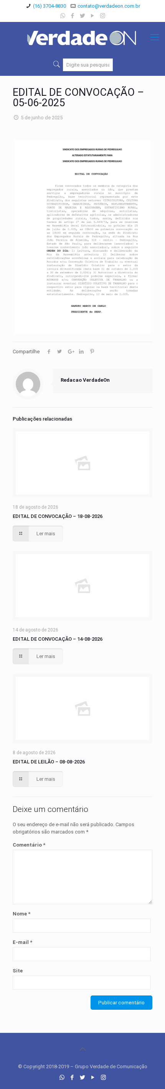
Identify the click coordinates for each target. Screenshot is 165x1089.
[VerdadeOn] (82, 37)
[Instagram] (103, 15)
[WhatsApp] (63, 15)
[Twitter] (83, 15)
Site (18, 971)
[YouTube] (93, 15)
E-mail (22, 942)
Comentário (29, 845)
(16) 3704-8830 (49, 6)
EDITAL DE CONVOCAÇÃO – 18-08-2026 (57, 516)
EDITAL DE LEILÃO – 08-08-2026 (49, 762)
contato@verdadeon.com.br (109, 6)
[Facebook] (73, 15)
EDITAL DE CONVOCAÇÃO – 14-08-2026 (57, 639)
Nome (21, 914)
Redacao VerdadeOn (85, 380)
